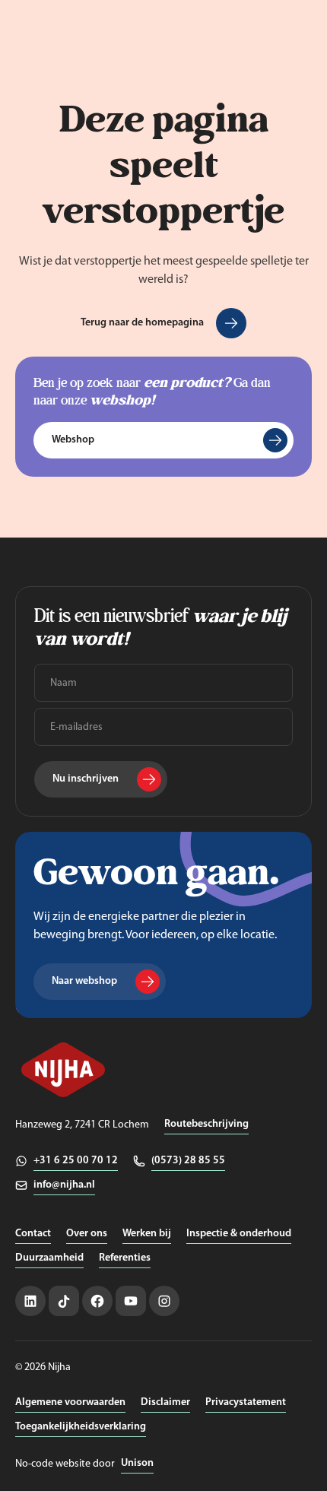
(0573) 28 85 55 (188, 1160)
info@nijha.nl (64, 1185)
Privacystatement (245, 1402)
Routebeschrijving (206, 1124)
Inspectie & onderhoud (238, 1233)
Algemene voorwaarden (70, 1402)
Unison (137, 1463)
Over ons (86, 1233)
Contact (33, 1233)
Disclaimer (165, 1402)
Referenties (125, 1258)
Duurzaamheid (49, 1258)
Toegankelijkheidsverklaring (80, 1426)
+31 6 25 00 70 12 (75, 1160)
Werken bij (146, 1233)
